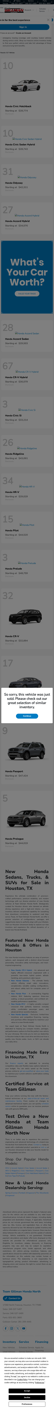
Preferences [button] (39, 1383)
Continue (27, 716)
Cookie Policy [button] (22, 1380)
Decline (27, 1398)
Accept (27, 1391)
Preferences (27, 1404)
